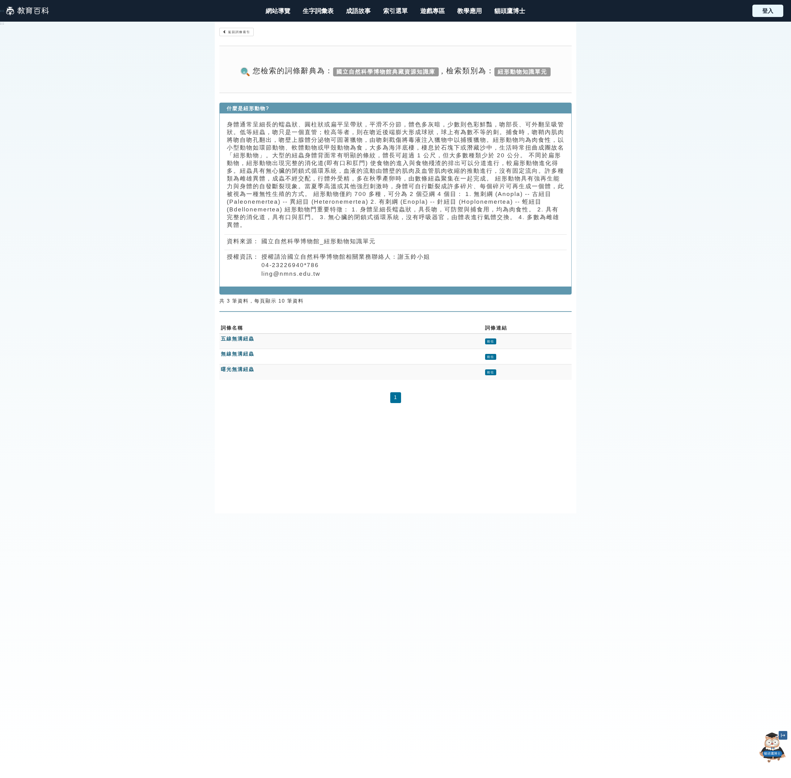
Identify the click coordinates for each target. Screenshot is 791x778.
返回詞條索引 (238, 32)
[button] (395, 11)
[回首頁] (27, 10)
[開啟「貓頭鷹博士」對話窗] (772, 748)
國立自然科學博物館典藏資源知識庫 (385, 71)
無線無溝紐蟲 (237, 353)
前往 (490, 341)
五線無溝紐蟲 (237, 338)
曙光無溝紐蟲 (237, 369)
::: (2, 10)
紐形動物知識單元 (522, 71)
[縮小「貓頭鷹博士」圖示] (783, 735)
